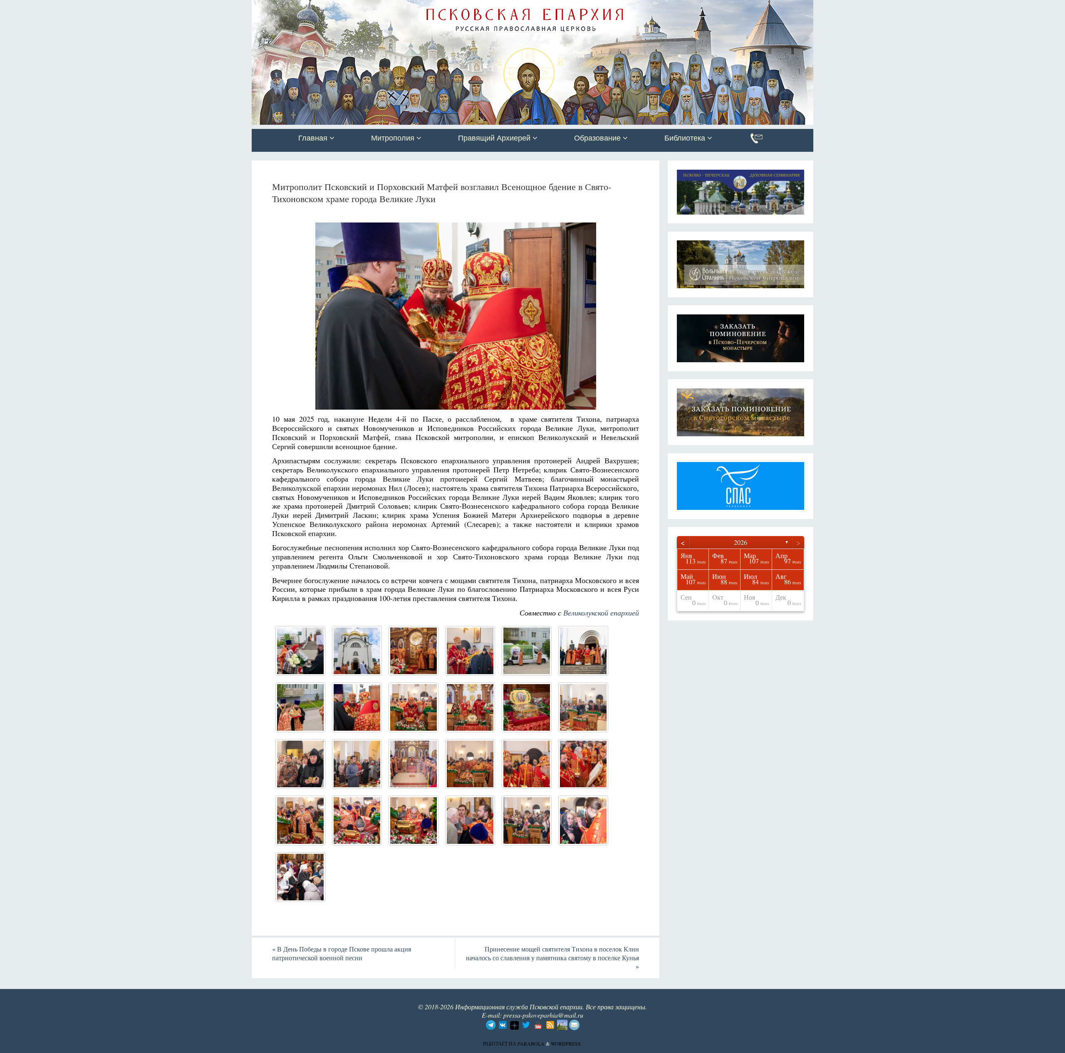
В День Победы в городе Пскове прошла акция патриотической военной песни (341, 953)
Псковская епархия (369, 7)
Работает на (500, 1043)
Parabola (531, 1043)
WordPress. (566, 1043)
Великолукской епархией (601, 613)
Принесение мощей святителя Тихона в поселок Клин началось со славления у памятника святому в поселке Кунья (552, 957)
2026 (740, 542)
